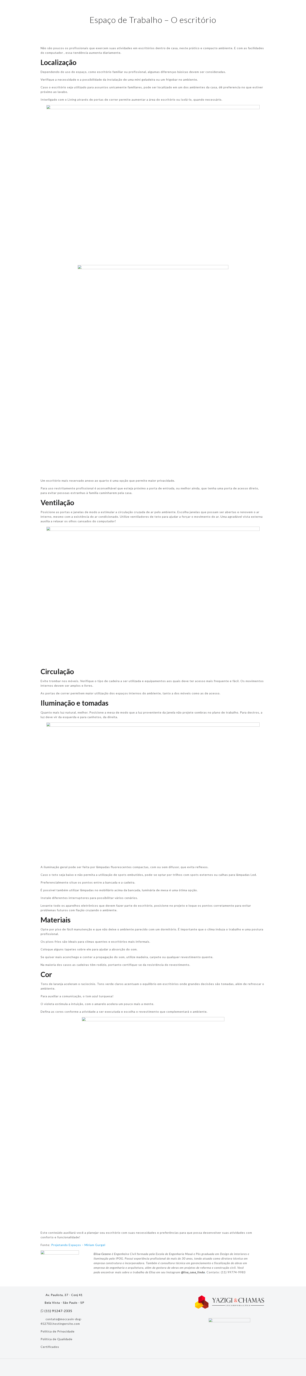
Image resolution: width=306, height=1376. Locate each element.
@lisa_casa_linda (193, 1272)
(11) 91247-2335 (58, 1311)
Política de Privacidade (58, 1331)
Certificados (50, 1347)
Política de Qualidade (56, 1339)
